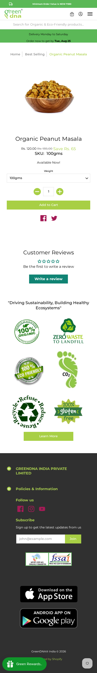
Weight (48, 171)
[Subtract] (37, 191)
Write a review (48, 279)
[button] (72, 14)
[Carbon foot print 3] (68, 371)
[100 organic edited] (29, 331)
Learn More (48, 436)
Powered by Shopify (48, 659)
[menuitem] (72, 14)
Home (15, 54)
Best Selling (35, 54)
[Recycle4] (29, 412)
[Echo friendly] (29, 371)
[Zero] (68, 331)
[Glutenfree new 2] (68, 412)
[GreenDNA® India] (14, 14)
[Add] (59, 191)
